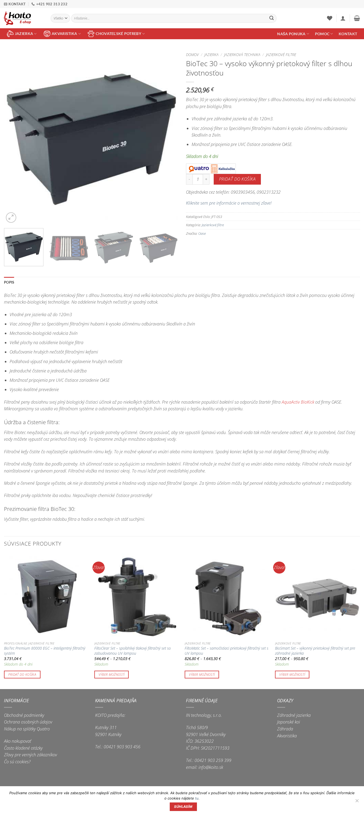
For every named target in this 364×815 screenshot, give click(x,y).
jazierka (24, 33)
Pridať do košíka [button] (22, 675)
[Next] (168, 137)
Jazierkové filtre (281, 54)
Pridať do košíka (237, 179)
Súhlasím (183, 807)
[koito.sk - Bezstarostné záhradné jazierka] (23, 18)
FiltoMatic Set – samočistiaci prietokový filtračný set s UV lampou (226, 651)
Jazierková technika (242, 54)
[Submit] (271, 18)
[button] (343, 18)
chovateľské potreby (118, 33)
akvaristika (64, 33)
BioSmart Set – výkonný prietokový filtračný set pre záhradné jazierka (315, 651)
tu (197, 798)
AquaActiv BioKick (298, 402)
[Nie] (357, 802)
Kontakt (348, 33)
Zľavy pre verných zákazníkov (30, 755)
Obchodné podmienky (24, 715)
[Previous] (14, 137)
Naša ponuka (291, 33)
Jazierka (211, 54)
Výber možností (112, 675)
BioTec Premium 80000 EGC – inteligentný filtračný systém (44, 651)
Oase (202, 233)
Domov (192, 54)
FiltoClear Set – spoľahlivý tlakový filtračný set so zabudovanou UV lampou (132, 651)
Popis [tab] (9, 282)
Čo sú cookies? (17, 762)
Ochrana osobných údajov (28, 722)
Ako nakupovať (17, 741)
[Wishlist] (329, 18)
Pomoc (322, 33)
